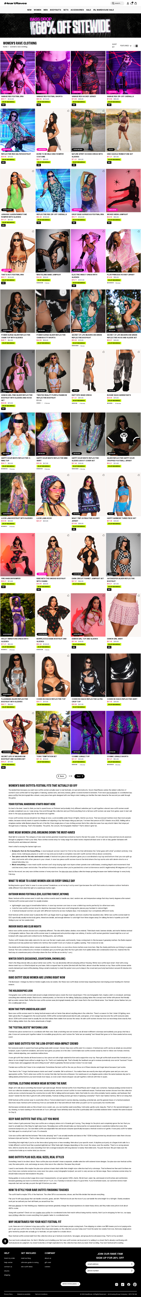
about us (48, 1258)
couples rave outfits (42, 1213)
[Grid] (134, 46)
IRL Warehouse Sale (103, 10)
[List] (137, 46)
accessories (77, 10)
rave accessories (24, 814)
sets (65, 10)
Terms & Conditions (41, 1294)
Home (5, 47)
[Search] (113, 3)
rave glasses (16, 1206)
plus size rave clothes (70, 871)
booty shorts (31, 854)
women (37, 10)
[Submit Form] (132, 1264)
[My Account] (127, 3)
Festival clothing (114, 1088)
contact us (8, 1267)
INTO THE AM (133, 1294)
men (46, 10)
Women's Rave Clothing (18, 47)
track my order (9, 1258)
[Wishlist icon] (33, 53)
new (29, 10)
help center (8, 1262)
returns (6, 1271)
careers (47, 1267)
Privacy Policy (8, 1294)
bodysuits (55, 10)
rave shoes (25, 1199)
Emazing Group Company (118, 1294)
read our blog (26, 1258)
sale (88, 10)
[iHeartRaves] (15, 3)
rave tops (25, 905)
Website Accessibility (23, 1294)
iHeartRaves (88, 1294)
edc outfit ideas (27, 1267)
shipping (7, 1275)
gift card (48, 1262)
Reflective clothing (81, 997)
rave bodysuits (111, 793)
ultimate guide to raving (30, 1262)
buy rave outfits (39, 1226)
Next (79, 776)
